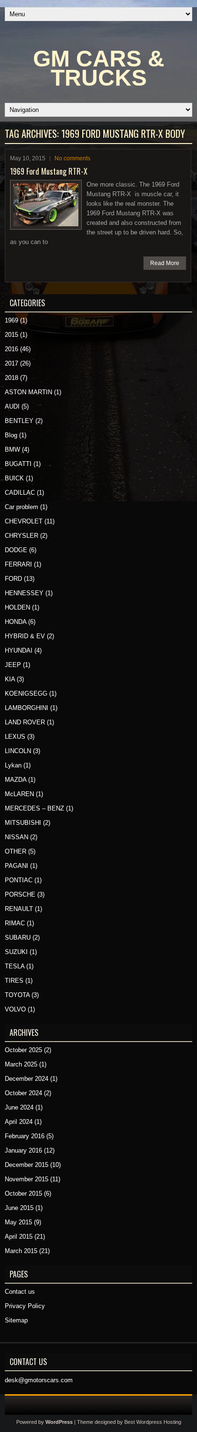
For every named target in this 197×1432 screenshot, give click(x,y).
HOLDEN (17, 607)
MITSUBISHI (23, 822)
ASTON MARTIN (28, 392)
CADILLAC (20, 492)
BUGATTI (18, 463)
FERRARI (18, 564)
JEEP (13, 664)
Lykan (13, 765)
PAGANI (16, 865)
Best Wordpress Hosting (152, 1422)
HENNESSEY (24, 593)
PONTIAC (19, 880)
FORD (13, 578)
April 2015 (19, 1236)
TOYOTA (17, 995)
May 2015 (18, 1222)
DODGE (16, 550)
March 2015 (21, 1250)
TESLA (14, 966)
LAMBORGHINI (26, 707)
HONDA (15, 621)
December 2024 (26, 1078)
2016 (11, 349)
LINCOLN (18, 751)
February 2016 (24, 1136)
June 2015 (19, 1207)
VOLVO (15, 1009)
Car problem (21, 507)
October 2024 (23, 1093)
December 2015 (26, 1164)
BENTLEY (19, 420)
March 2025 (21, 1064)
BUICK (14, 478)
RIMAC (15, 923)
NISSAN (16, 837)
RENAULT (19, 908)
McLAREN (19, 794)
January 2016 (23, 1150)
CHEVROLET (24, 521)
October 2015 (23, 1193)
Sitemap (16, 1320)
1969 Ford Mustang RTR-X (49, 171)
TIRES (14, 980)
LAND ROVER (25, 722)
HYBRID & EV (25, 636)
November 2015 (26, 1179)
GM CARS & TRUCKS (98, 68)
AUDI (12, 406)
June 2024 (19, 1107)
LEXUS (15, 736)
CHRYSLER (21, 535)
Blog (11, 435)
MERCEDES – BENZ (34, 808)
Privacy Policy (25, 1306)
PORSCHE (20, 894)
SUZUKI (16, 951)
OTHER (15, 851)
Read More (164, 263)
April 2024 (19, 1121)
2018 (11, 377)
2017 (11, 363)
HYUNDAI (19, 650)
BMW (12, 449)
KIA (10, 679)
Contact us (20, 1291)
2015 (11, 334)
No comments (72, 158)
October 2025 (23, 1050)
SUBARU (18, 937)
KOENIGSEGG (26, 693)
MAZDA (15, 779)
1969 (11, 320)
